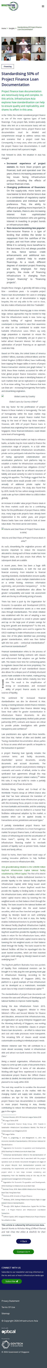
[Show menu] (42, 6)
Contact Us (22, 1251)
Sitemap (6, 1313)
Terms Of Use (8, 1307)
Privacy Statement (10, 1300)
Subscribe (10, 1281)
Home (4, 28)
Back (24, 1241)
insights (12, 28)
